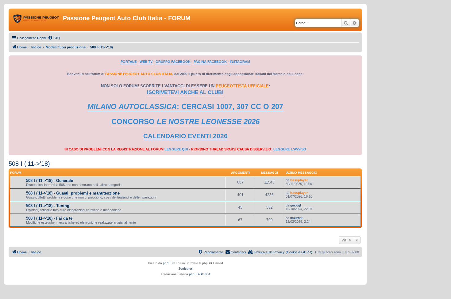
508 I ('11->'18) (29, 163)
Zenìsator (185, 268)
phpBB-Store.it (199, 274)
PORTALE (129, 61)
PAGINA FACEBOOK (210, 61)
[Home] (36, 20)
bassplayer (299, 180)
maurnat (296, 218)
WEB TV (146, 61)
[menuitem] (54, 38)
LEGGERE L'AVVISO (289, 149)
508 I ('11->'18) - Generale (49, 180)
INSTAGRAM (240, 61)
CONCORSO (185, 121)
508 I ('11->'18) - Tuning (47, 205)
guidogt (295, 205)
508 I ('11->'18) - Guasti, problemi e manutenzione (73, 193)
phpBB (168, 263)
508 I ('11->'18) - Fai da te (49, 218)
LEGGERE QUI (176, 149)
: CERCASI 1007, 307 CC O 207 (185, 106)
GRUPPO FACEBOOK (173, 61)
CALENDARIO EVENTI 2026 (185, 136)
